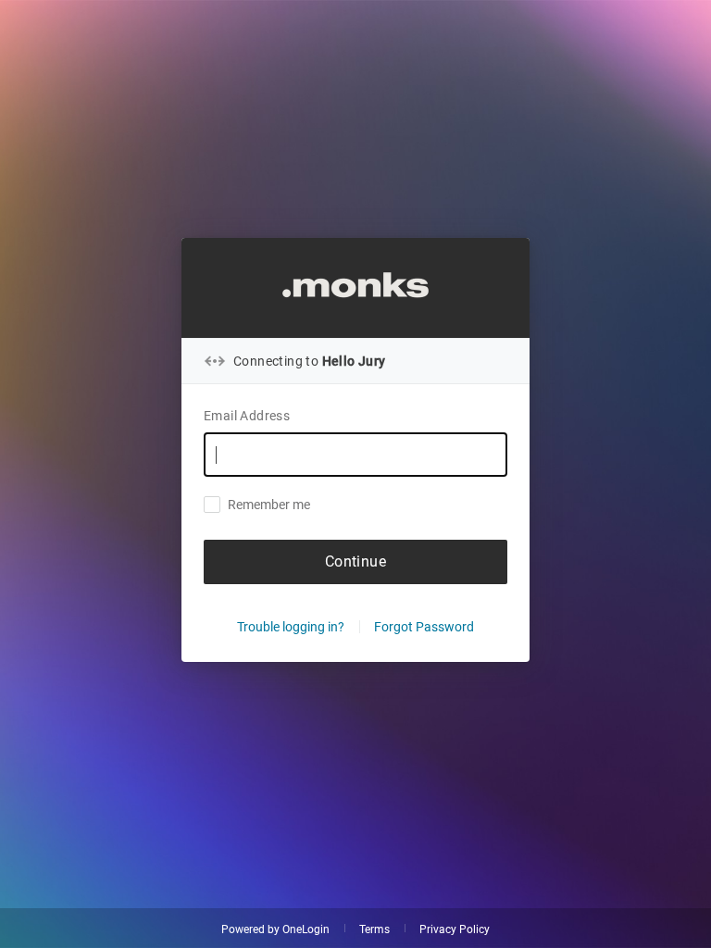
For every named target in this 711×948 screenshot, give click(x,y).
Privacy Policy (454, 929)
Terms (374, 929)
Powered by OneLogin (275, 929)
